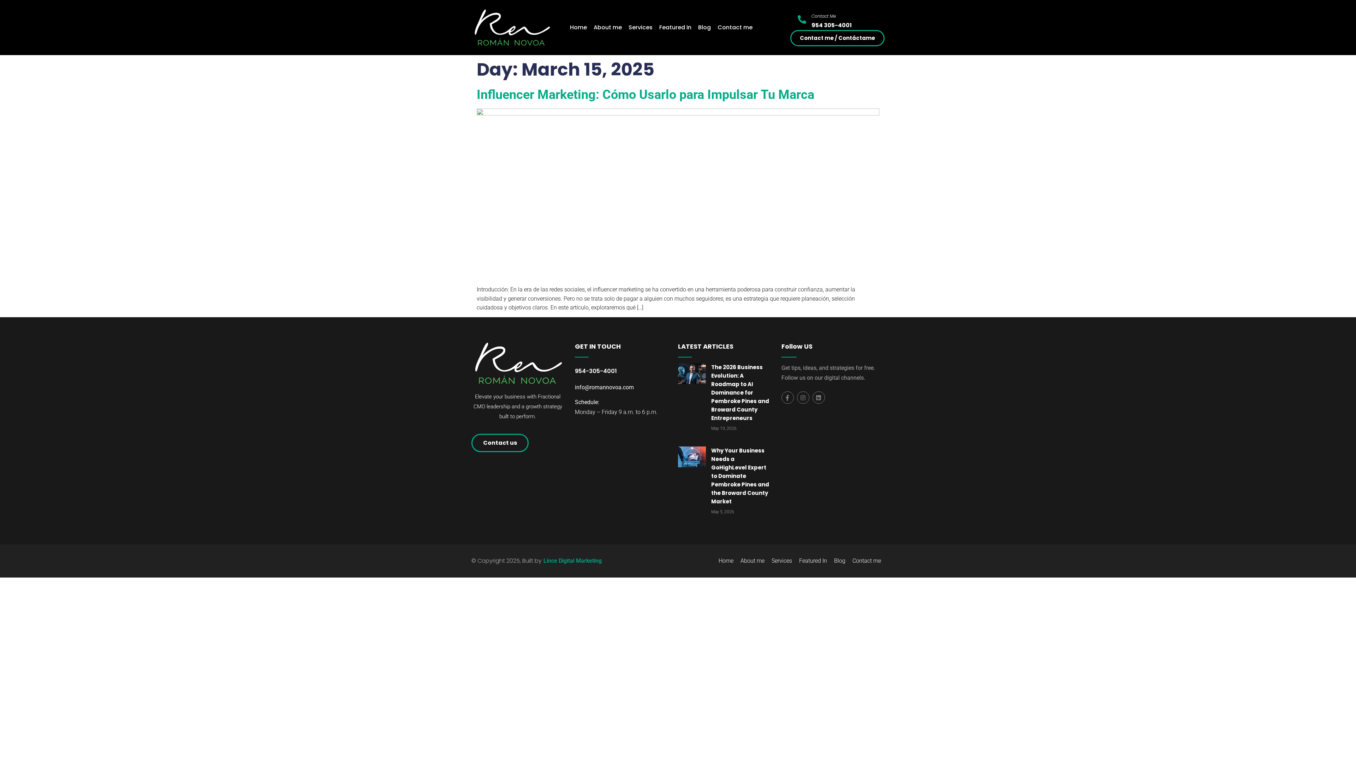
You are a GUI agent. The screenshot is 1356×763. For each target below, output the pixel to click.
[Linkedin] (819, 397)
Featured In (675, 27)
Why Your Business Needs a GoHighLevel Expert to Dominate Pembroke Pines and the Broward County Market (740, 476)
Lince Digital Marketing (572, 560)
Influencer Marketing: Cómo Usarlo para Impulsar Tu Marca (645, 94)
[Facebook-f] (787, 397)
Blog (704, 27)
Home (578, 27)
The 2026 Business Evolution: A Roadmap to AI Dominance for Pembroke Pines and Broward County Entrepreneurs (740, 392)
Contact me (735, 27)
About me (608, 27)
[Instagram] (803, 397)
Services (641, 27)
